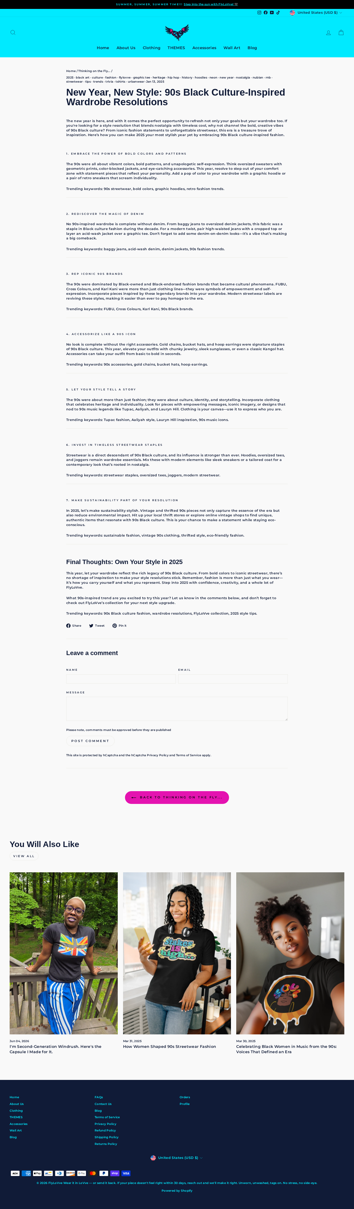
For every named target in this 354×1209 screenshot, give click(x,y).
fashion (110, 77)
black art (82, 77)
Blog (252, 48)
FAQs (99, 1097)
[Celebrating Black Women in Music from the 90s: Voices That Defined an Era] (290, 953)
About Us (126, 48)
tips (88, 81)
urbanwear (136, 81)
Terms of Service (188, 755)
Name (72, 669)
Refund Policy (105, 1130)
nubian (258, 77)
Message (75, 692)
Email (184, 669)
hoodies (201, 77)
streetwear (74, 81)
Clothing (152, 48)
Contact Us (103, 1104)
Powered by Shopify (177, 1190)
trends (98, 81)
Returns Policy (106, 1144)
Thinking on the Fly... (94, 71)
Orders (185, 1097)
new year (227, 77)
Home (103, 48)
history (187, 77)
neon (213, 77)
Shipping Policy (106, 1137)
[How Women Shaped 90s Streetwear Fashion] (177, 953)
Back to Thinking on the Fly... (180, 797)
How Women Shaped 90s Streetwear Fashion (169, 1046)
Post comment (90, 741)
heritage (159, 77)
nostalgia (243, 77)
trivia (109, 81)
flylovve (125, 77)
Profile (185, 1104)
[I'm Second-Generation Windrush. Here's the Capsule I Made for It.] (64, 953)
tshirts (120, 81)
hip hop (173, 77)
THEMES (176, 48)
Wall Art (231, 48)
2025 (69, 77)
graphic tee (141, 77)
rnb (268, 77)
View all (24, 856)
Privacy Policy (158, 755)
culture (97, 77)
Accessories (204, 48)
